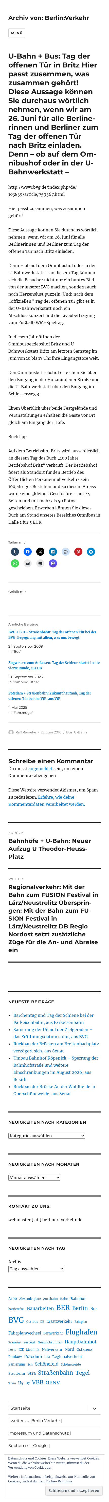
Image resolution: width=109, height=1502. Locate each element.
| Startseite (19, 1408)
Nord (69, 1349)
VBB (37, 1382)
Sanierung (16, 1364)
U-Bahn (80, 732)
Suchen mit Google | (29, 1445)
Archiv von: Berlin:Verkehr (48, 17)
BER (63, 1307)
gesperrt (29, 1342)
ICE (21, 1350)
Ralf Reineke (25, 732)
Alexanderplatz (30, 1299)
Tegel (83, 1373)
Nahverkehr (52, 1349)
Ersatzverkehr (59, 1321)
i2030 (12, 1350)
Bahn (64, 1299)
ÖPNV (53, 1383)
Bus (69, 732)
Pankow (15, 1357)
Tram (12, 1383)
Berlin (80, 1308)
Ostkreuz (84, 1349)
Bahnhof (78, 1298)
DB (42, 1322)
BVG (16, 1320)
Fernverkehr (53, 1333)
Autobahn (50, 1299)
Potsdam (33, 1356)
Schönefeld (47, 1364)
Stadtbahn (16, 1373)
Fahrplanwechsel (24, 1333)
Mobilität (33, 1350)
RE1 (47, 1357)
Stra (31, 1373)
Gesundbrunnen (50, 1342)
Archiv (14, 1261)
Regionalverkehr (67, 1356)
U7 (28, 1383)
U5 (20, 1383)
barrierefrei (16, 1309)
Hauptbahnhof (81, 1342)
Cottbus (32, 1322)
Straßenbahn (55, 1372)
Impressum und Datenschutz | (39, 1433)
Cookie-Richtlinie (59, 1481)
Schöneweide (71, 1364)
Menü (16, 33)
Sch (30, 1364)
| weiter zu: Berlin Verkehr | (35, 1420)
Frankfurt (14, 1342)
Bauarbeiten (40, 1308)
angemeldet (40, 768)
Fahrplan (81, 1322)
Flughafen (81, 1332)
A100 (12, 1298)
